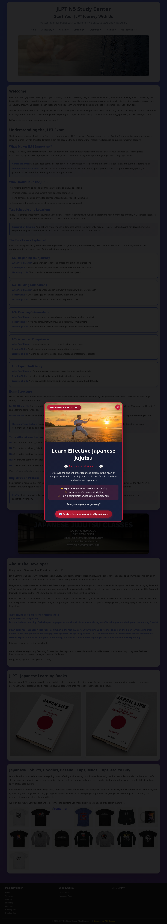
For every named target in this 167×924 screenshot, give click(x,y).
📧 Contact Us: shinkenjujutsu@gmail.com (83, 514)
